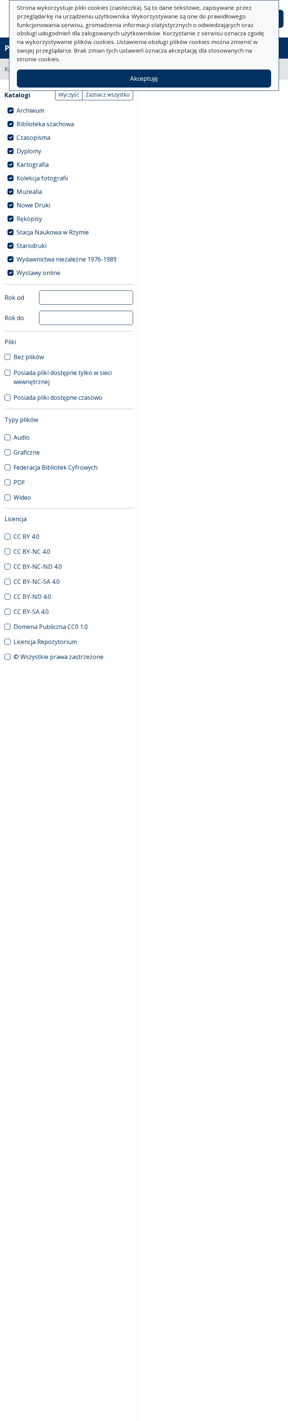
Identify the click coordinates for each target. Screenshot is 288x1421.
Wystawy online (38, 273)
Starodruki (31, 246)
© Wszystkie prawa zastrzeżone (59, 657)
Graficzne (27, 452)
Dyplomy (28, 151)
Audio (22, 437)
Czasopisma (33, 137)
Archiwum (30, 110)
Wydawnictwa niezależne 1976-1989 (66, 259)
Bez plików (29, 357)
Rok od (14, 297)
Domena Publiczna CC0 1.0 (51, 627)
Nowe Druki (33, 205)
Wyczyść (68, 94)
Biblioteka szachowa (45, 124)
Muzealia (29, 191)
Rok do (14, 318)
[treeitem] (68, 110)
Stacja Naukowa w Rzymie (52, 232)
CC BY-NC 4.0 (32, 551)
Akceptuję (144, 78)
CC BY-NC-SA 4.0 (37, 581)
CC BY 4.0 (26, 536)
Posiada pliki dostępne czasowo (58, 397)
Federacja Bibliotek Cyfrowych (56, 467)
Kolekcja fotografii (42, 178)
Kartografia (32, 164)
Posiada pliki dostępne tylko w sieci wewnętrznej (63, 377)
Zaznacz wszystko (108, 94)
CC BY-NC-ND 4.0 (38, 566)
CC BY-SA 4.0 (31, 612)
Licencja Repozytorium (45, 642)
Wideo (22, 497)
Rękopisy (29, 219)
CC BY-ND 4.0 (32, 597)
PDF (19, 482)
